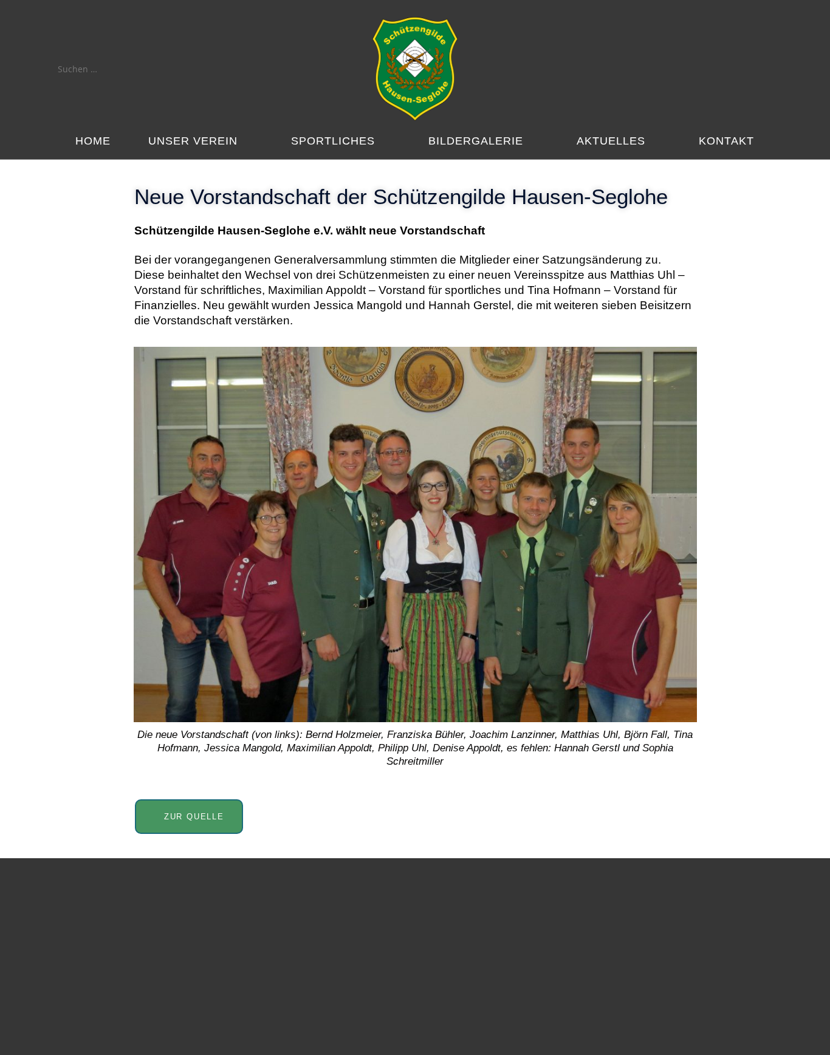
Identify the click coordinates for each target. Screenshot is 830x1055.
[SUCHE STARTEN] (147, 69)
